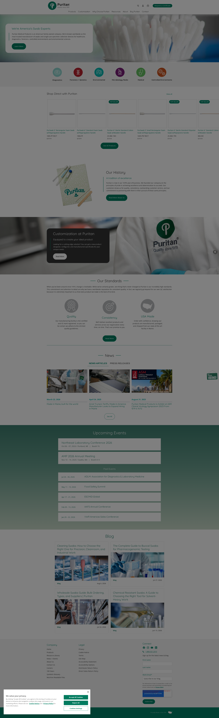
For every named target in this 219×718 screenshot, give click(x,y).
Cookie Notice (34, 703)
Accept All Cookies (76, 697)
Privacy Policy (48, 703)
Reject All (76, 703)
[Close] (88, 692)
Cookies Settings (76, 708)
